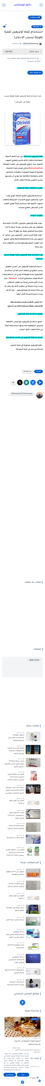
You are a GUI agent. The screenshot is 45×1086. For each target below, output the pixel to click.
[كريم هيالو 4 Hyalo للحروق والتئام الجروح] (33, 971)
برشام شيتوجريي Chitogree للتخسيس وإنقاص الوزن (16, 960)
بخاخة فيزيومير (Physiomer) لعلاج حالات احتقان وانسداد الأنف (15, 934)
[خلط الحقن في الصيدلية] (33, 839)
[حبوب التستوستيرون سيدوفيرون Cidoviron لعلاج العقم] (33, 814)
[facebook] (22, 1002)
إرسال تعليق (34, 660)
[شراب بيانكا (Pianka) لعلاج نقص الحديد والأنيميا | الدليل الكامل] (33, 762)
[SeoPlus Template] (37, 1077)
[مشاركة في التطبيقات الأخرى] (13, 382)
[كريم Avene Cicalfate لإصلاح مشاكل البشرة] (33, 827)
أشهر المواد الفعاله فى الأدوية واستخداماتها (28, 1043)
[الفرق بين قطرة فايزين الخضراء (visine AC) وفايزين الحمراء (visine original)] (33, 775)
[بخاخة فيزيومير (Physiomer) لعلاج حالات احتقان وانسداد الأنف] (33, 933)
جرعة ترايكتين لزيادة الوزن (15, 920)
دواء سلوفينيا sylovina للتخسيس (15, 946)
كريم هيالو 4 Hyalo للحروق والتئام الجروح (14, 971)
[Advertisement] (22, 493)
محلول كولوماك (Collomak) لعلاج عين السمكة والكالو (16, 738)
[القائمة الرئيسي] (41, 5)
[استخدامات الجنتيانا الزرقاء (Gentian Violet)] (33, 983)
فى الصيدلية (37, 26)
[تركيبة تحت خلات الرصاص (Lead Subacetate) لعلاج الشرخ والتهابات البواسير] (33, 789)
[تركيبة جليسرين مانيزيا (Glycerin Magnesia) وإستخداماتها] (33, 749)
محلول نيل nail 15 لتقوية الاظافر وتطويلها (15, 873)
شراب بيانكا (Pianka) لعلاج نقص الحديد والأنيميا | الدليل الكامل (14, 764)
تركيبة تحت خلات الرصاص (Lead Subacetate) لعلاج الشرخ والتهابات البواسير (14, 790)
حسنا (23, 1075)
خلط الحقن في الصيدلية (15, 838)
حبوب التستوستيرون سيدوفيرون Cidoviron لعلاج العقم (16, 815)
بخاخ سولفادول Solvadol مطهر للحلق (15, 909)
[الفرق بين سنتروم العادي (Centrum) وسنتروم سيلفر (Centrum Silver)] (33, 851)
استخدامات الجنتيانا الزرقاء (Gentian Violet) (15, 983)
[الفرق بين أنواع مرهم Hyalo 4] (33, 802)
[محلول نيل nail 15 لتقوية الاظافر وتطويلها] (33, 873)
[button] (33, 382)
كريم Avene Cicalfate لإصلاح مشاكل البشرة (16, 827)
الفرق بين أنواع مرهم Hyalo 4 (16, 802)
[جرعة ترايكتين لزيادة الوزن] (33, 921)
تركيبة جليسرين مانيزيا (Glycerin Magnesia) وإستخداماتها (16, 751)
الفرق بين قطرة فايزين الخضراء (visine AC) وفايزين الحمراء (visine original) (15, 777)
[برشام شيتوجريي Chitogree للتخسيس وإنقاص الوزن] (33, 958)
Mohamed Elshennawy (30, 43)
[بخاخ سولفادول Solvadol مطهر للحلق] (33, 909)
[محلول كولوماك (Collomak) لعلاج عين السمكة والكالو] (33, 736)
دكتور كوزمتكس (22, 5)
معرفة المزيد (10, 1075)
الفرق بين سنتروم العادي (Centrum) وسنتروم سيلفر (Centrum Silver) (15, 852)
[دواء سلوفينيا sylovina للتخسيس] (33, 946)
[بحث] (3, 5)
